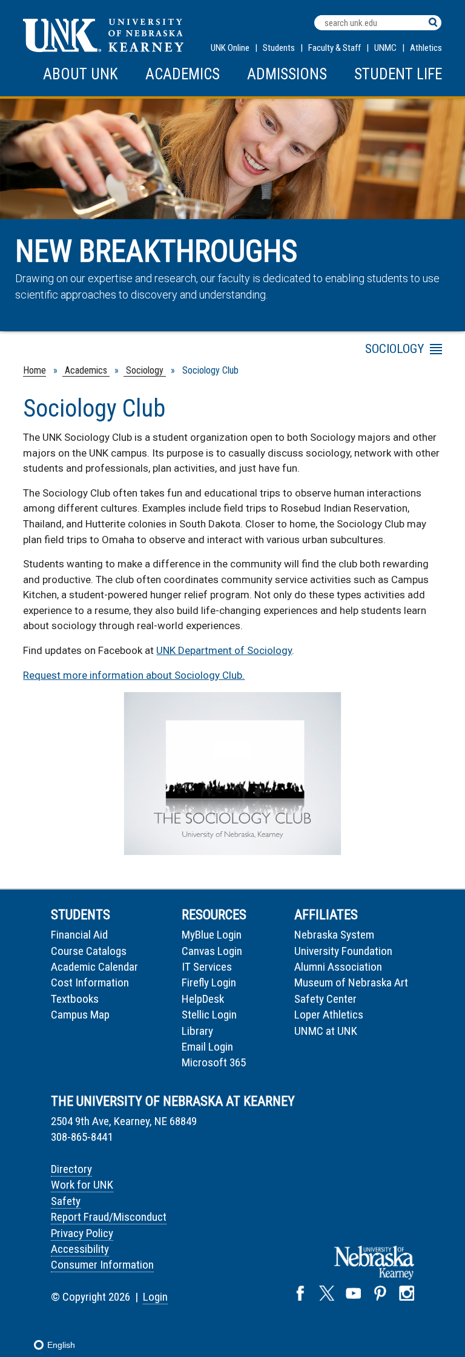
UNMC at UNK (325, 1031)
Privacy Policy (82, 1233)
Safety (66, 1201)
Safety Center (325, 999)
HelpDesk (203, 999)
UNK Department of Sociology (224, 650)
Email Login (207, 1047)
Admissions (287, 74)
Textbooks (75, 999)
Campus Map (80, 1015)
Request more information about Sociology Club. (134, 675)
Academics (182, 74)
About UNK (80, 74)
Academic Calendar (94, 967)
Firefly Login (209, 982)
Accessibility (80, 1249)
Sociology (145, 370)
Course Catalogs (89, 951)
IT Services (207, 967)
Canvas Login (212, 951)
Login (155, 1297)
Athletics (426, 47)
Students (279, 47)
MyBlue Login (212, 935)
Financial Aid (79, 935)
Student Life (398, 74)
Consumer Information (102, 1265)
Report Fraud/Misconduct (109, 1217)
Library (197, 1031)
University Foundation (343, 951)
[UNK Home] (103, 49)
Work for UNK (82, 1185)
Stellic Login (209, 1015)
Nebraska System (334, 935)
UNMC (385, 47)
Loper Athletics (328, 1015)
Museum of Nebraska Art (351, 982)
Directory (71, 1169)
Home (34, 370)
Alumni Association (338, 967)
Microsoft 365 (214, 1062)
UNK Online (230, 47)
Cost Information (90, 982)
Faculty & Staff (334, 47)
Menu (333, 351)
